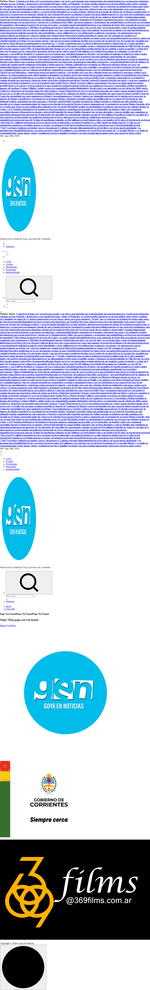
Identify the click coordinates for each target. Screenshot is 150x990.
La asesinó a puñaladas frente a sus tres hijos (84, 70)
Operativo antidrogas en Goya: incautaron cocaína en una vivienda (41, 38)
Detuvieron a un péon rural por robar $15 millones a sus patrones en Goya (59, 130)
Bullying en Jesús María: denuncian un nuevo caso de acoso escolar (59, 59)
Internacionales (13, 272)
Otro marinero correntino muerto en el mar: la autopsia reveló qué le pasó (43, 125)
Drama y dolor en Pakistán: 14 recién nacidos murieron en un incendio (88, 4)
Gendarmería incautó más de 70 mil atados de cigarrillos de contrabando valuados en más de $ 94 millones (61, 114)
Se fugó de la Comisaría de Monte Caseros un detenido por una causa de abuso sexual (95, 93)
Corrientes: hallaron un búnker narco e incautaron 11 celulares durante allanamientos (49, 128)
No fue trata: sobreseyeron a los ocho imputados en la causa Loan (108, 9)
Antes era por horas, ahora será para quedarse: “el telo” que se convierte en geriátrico (86, 6)
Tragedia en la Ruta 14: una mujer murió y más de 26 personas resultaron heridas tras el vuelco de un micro (60, 41)
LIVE (8, 261)
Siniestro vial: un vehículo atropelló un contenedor (37, 70)
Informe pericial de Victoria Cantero (79, 80)
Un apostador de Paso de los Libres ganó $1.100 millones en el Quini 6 (68, 51)
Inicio (8, 606)
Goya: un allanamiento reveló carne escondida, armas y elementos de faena (78, 46)
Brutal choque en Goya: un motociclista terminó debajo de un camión (81, 48)
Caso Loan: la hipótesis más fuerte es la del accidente (118, 59)
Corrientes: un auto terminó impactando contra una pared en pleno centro (104, 133)
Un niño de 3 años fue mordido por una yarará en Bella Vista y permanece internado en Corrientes (93, 78)
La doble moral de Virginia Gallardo (64, 64)
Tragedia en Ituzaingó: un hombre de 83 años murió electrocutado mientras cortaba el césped (83, 75)
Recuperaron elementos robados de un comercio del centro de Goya (50, 17)
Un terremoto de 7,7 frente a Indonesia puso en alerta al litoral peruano (73, 43)
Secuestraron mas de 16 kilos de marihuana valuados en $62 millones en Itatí (49, 120)
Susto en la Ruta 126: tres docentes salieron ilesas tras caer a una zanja (40, 30)
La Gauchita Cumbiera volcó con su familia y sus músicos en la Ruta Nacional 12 (94, 67)
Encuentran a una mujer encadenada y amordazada (43, 19)
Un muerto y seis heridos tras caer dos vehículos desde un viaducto (87, 72)
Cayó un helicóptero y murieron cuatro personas (30, 72)
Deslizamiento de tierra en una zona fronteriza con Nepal (47, 9)
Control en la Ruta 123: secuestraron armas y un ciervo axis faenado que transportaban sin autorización (67, 1)
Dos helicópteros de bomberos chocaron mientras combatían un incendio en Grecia (59, 109)
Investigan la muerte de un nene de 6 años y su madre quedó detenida (50, 25)
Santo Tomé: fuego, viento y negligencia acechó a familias (39, 133)
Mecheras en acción (34, 78)
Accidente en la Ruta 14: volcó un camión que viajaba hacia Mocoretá (39, 35)
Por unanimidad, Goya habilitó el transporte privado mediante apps (80, 56)
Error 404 (10, 609)
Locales (9, 264)
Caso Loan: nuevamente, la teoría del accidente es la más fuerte (106, 30)
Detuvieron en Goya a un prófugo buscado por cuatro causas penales (101, 91)
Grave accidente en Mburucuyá (97, 64)
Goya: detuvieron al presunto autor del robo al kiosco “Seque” (36, 91)
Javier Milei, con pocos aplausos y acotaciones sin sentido (89, 22)
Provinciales (11, 267)
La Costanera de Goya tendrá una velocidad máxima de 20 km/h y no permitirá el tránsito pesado (79, 54)
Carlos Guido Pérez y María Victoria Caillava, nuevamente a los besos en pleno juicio (90, 83)
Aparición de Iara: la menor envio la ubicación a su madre (52, 122)
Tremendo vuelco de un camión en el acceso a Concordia (97, 85)
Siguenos (10, 246)
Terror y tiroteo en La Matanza (45, 22)
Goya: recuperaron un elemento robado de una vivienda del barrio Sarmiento (43, 14)
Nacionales (11, 269)
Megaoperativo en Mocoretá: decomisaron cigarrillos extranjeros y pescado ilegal (84, 62)
